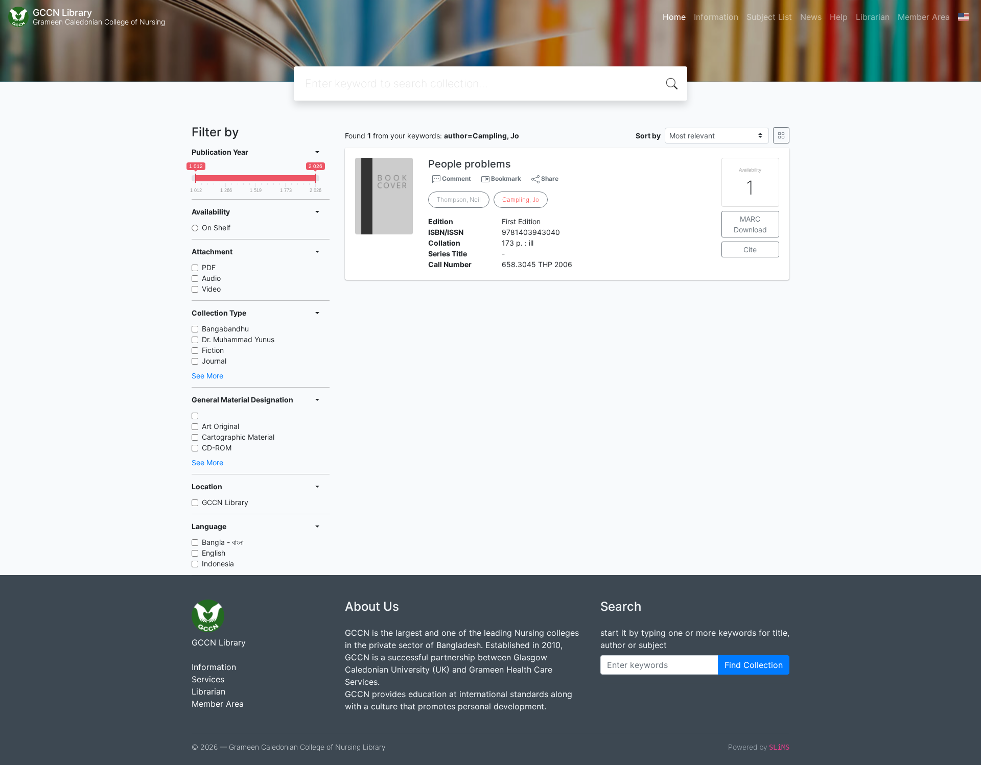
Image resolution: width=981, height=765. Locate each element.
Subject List (769, 17)
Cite (750, 249)
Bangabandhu (225, 328)
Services (208, 679)
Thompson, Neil (459, 199)
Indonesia (218, 563)
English (213, 552)
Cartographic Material (238, 437)
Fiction (213, 350)
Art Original (220, 426)
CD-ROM (216, 447)
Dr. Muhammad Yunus (238, 339)
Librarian (873, 17)
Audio (211, 278)
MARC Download (750, 224)
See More (207, 375)
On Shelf (216, 227)
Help (839, 17)
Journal (214, 360)
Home (674, 17)
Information (716, 17)
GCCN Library (225, 502)
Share (549, 178)
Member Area (924, 17)
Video (211, 288)
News (811, 17)
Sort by (648, 135)
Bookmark (506, 178)
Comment (455, 178)
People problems (469, 164)
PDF (209, 267)
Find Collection (754, 665)
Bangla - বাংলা (223, 542)
